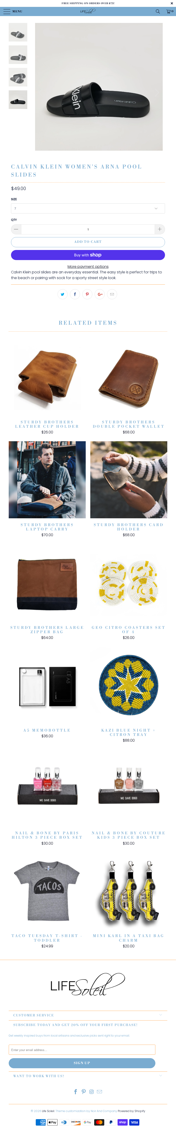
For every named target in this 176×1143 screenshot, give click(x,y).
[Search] (159, 11)
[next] (156, 92)
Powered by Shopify (131, 1111)
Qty (14, 220)
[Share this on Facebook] (75, 294)
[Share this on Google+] (100, 294)
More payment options (88, 266)
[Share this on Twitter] (63, 294)
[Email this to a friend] (112, 294)
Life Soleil (48, 1111)
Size (14, 199)
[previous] (42, 92)
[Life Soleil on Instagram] (91, 1092)
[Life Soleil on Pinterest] (83, 1092)
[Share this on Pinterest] (87, 294)
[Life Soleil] (88, 11)
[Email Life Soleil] (99, 1092)
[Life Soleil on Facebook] (75, 1092)
